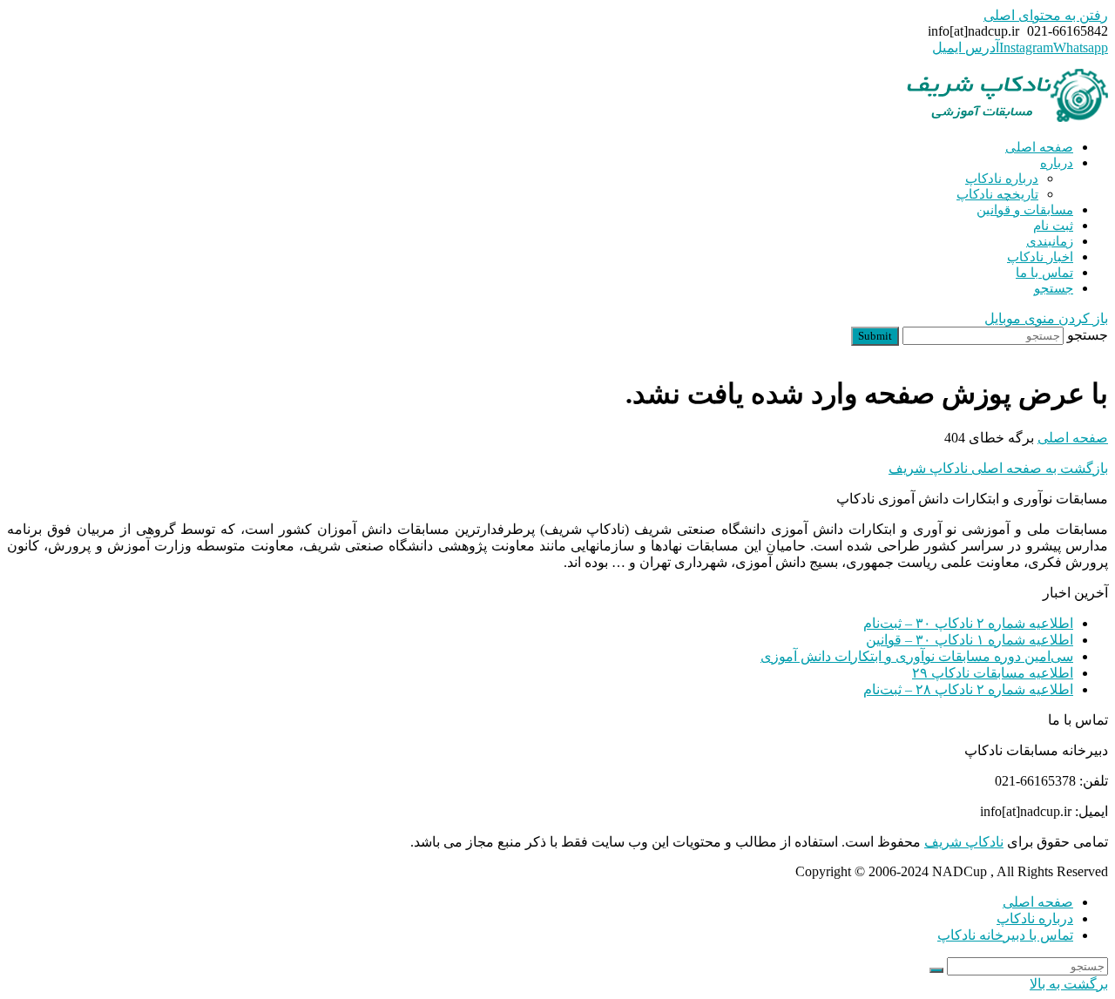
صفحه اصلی (1038, 901)
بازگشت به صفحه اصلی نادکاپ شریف (998, 468)
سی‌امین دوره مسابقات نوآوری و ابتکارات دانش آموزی (916, 656)
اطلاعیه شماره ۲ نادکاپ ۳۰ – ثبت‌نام (968, 623)
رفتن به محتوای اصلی (1045, 15)
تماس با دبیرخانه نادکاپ (1005, 935)
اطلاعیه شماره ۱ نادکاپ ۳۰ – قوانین (969, 639)
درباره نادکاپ (1035, 918)
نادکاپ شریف (964, 841)
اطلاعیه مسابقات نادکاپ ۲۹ (992, 672)
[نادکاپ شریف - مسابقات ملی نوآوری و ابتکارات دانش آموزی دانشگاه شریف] (1007, 117)
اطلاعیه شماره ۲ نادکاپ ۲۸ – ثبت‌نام (968, 689)
